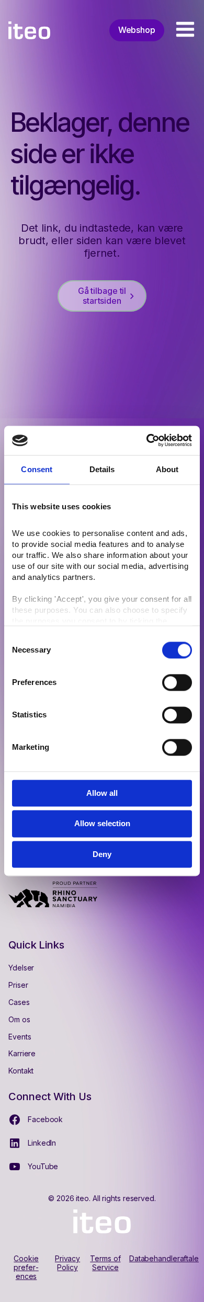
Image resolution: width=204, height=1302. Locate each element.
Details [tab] (102, 469)
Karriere (22, 1053)
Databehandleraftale (164, 1258)
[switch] (177, 682)
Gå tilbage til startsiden (102, 295)
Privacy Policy (67, 1263)
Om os (19, 1019)
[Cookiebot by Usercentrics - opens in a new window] (146, 440)
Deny (102, 854)
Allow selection (102, 823)
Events (19, 1036)
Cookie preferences (26, 1267)
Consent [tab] (36, 469)
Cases (19, 1002)
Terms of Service (105, 1263)
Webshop (136, 30)
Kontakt (20, 1070)
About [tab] (167, 469)
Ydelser (21, 967)
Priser (18, 984)
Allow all (102, 793)
